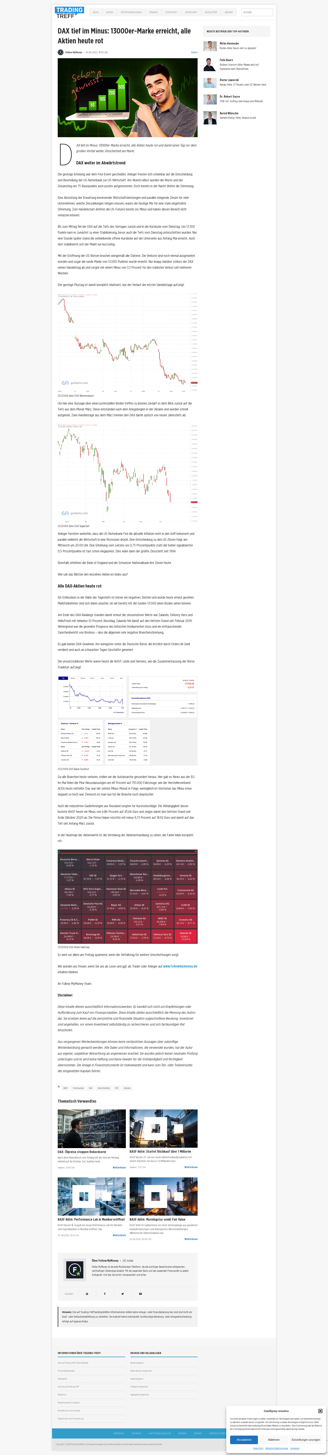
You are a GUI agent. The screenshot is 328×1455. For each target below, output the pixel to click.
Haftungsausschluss (160, 1433)
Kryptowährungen (131, 12)
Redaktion (62, 1394)
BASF (65, 1088)
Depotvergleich (136, 1378)
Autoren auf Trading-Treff (68, 1386)
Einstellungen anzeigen (306, 1439)
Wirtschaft (191, 12)
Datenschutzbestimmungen (276, 1448)
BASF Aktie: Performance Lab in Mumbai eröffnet (91, 1219)
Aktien (109, 12)
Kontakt (182, 1433)
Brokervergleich (137, 1362)
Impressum (295, 1448)
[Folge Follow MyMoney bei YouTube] (140, 1294)
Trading (153, 12)
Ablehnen (274, 1439)
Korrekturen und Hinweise (69, 1410)
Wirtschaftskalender (66, 1370)
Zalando (127, 1088)
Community (171, 12)
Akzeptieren (244, 1439)
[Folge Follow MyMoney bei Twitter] (122, 1294)
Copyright (136, 1433)
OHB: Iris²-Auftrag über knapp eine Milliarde (241, 101)
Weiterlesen (119, 1167)
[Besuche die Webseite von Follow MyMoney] (86, 1294)
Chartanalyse (78, 1088)
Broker (229, 12)
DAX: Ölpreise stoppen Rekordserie (82, 1152)
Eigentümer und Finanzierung (71, 1418)
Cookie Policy (258, 1448)
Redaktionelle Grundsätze (69, 1402)
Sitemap (198, 1433)
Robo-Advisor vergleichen (141, 1370)
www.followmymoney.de (180, 966)
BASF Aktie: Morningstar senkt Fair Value (157, 1219)
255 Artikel (127, 1260)
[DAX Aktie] (92, 1128)
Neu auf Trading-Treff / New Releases (73, 1362)
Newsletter (211, 12)
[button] (320, 1411)
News (96, 12)
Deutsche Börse (104, 1088)
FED (116, 1088)
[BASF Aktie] (164, 1128)
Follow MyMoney (73, 52)
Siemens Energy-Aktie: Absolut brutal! (238, 117)
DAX (90, 1088)
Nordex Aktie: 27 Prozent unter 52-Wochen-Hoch (243, 84)
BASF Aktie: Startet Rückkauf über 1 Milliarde (160, 1151)
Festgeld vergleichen (139, 1386)
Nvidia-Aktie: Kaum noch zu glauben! (238, 48)
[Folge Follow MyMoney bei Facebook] (104, 1294)
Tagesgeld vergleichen (139, 1394)
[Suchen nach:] (257, 12)
